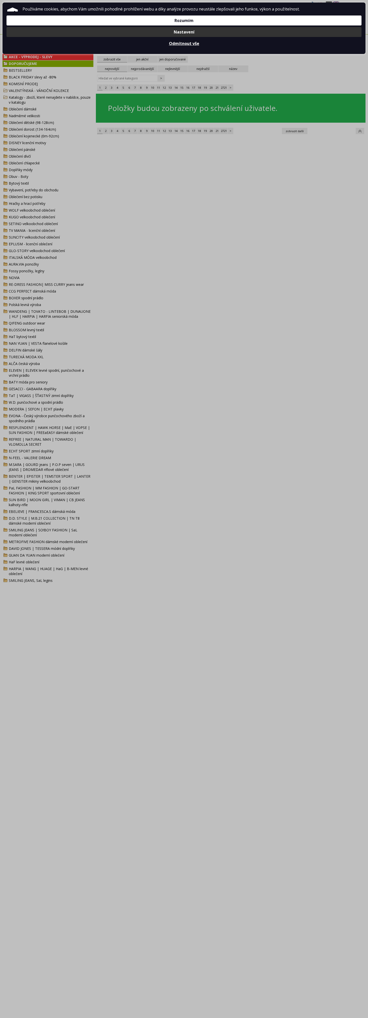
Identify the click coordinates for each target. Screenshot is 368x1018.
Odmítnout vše (184, 43)
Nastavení (184, 32)
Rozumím (184, 20)
